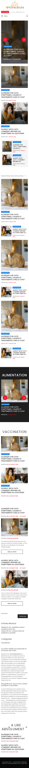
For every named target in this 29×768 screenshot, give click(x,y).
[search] (27, 16)
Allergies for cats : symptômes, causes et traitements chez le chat (14, 52)
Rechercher (4, 613)
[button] (4, 16)
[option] (14, 42)
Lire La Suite (12, 552)
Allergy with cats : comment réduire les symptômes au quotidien (12, 131)
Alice (24, 516)
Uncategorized (8, 46)
